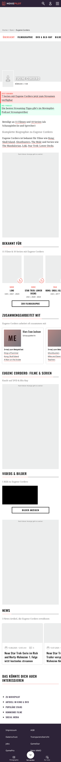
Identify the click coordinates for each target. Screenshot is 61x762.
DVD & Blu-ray (44, 37)
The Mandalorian (11, 145)
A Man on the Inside (12, 359)
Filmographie (25, 37)
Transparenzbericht (39, 737)
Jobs (8, 743)
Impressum (11, 730)
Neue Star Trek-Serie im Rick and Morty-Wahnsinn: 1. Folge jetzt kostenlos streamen (21, 656)
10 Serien (36, 121)
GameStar (35, 743)
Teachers (51, 359)
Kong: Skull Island (11, 356)
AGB (32, 730)
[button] (14, 758)
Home (5, 30)
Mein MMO (35, 750)
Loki (24, 145)
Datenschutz (12, 737)
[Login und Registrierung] (50, 3)
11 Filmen (20, 121)
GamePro (10, 750)
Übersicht (9, 37)
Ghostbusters (23, 142)
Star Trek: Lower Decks (40, 145)
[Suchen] (43, 3)
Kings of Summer (11, 353)
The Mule (36, 142)
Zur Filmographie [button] (30, 303)
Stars (12, 30)
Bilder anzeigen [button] (30, 510)
